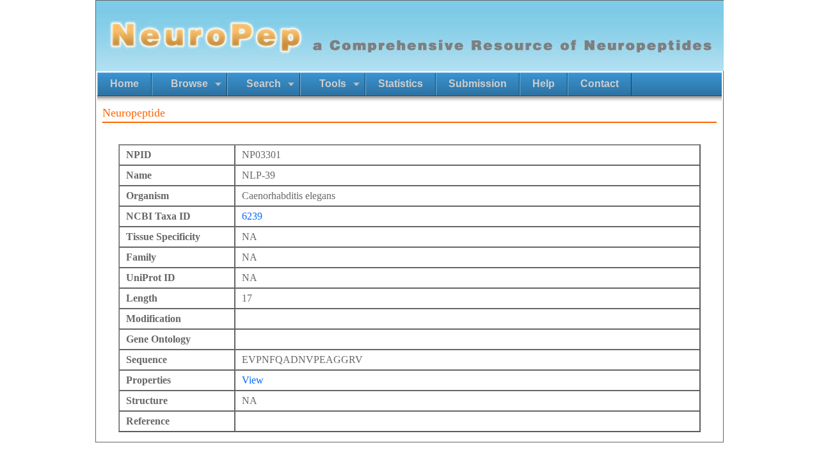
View (253, 380)
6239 (252, 216)
